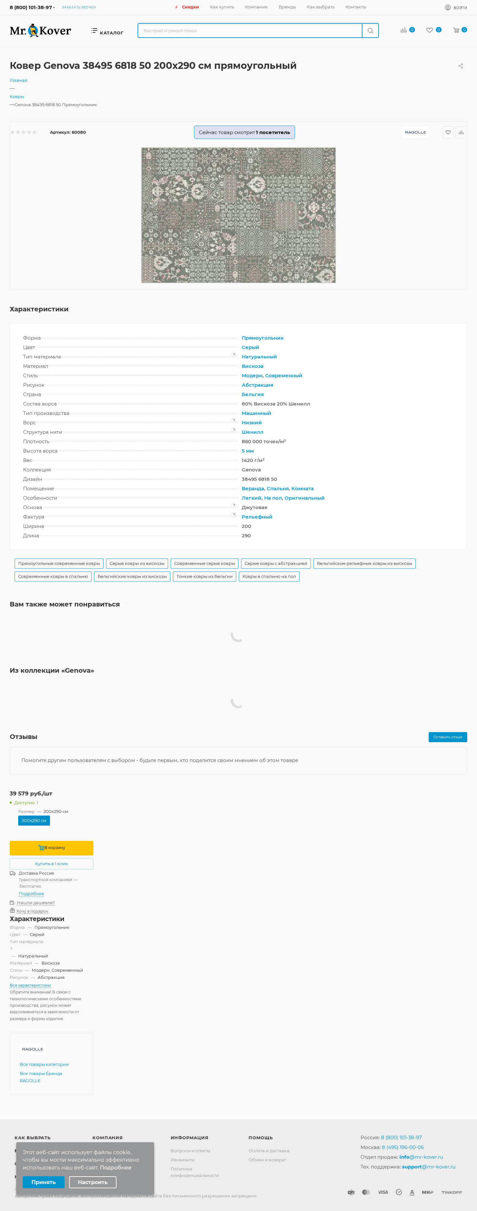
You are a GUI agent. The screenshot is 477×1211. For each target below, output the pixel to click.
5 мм (248, 451)
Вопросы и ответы (190, 1150)
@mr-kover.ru (421, 1157)
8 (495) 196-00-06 (403, 1147)
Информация (190, 1137)
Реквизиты (183, 1159)
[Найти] (370, 30)
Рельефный (257, 517)
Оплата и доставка (269, 1150)
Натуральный (259, 357)
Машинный (256, 413)
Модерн (252, 375)
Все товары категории (44, 1064)
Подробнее (31, 893)
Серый (250, 347)
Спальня (278, 488)
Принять (43, 1182)
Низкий (252, 422)
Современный (283, 375)
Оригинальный (305, 498)
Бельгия (253, 394)
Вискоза (252, 366)
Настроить (93, 1182)
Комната (302, 488)
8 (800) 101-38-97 (31, 7)
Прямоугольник (263, 338)
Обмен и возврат (267, 1159)
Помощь (261, 1137)
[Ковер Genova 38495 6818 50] (238, 215)
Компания (107, 1137)
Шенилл (252, 432)
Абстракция (257, 385)
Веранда (253, 488)
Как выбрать (33, 1137)
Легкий (252, 498)
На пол (273, 498)
